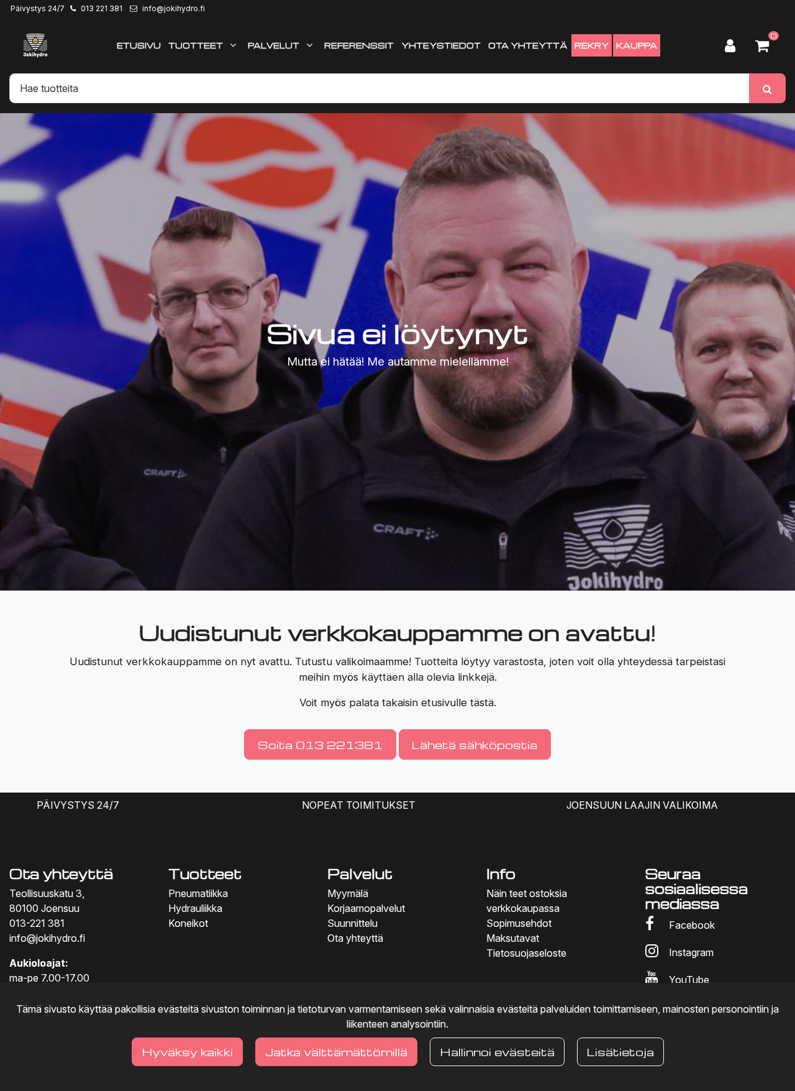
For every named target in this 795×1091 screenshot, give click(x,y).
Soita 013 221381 (320, 744)
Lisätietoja (620, 1051)
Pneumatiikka (198, 893)
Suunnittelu (352, 923)
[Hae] (767, 88)
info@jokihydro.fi (173, 8)
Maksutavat (512, 938)
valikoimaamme (372, 661)
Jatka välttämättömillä (336, 1051)
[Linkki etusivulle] (35, 45)
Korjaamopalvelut (366, 908)
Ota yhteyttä (355, 938)
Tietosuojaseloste (526, 953)
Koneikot (188, 923)
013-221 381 (37, 923)
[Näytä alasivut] (232, 44)
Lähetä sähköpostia (474, 744)
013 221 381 (101, 8)
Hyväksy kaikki (187, 1051)
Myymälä (347, 893)
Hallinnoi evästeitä (497, 1051)
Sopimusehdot (519, 923)
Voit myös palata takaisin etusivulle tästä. (397, 702)
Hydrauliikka (195, 908)
